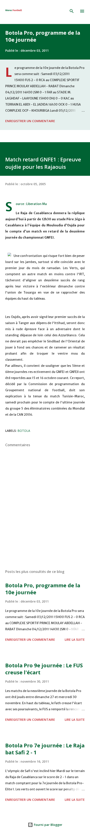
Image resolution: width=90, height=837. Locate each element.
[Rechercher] (71, 11)
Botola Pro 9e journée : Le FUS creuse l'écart (44, 669)
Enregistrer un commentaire (30, 121)
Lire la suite (75, 639)
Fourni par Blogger (47, 825)
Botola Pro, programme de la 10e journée (42, 36)
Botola (23, 431)
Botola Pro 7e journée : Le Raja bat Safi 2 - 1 (45, 749)
